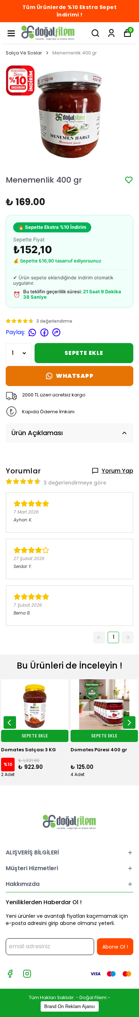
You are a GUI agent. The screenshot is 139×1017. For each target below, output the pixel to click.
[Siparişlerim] (111, 33)
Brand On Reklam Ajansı (69, 1006)
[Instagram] (27, 973)
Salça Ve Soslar (24, 52)
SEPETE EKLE (84, 353)
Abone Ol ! (115, 946)
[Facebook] (10, 973)
